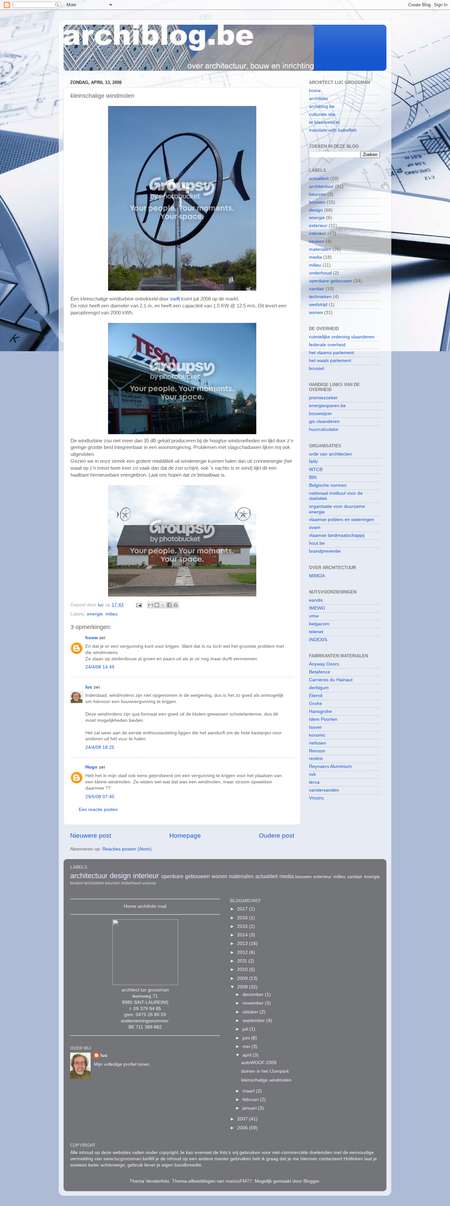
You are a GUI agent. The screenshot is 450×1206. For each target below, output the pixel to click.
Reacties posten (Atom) (127, 849)
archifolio (318, 98)
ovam (315, 527)
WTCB (316, 469)
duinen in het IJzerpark (265, 1071)
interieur (317, 233)
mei (246, 1046)
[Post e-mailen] (138, 604)
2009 (243, 978)
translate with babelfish (333, 130)
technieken (320, 296)
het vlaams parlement (331, 352)
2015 (243, 926)
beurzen (317, 194)
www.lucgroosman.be (125, 1158)
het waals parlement (330, 360)
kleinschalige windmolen (266, 1080)
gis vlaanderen (324, 421)
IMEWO (317, 608)
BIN (313, 477)
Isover (315, 727)
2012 (243, 952)
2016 (243, 917)
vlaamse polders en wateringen (341, 519)
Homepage (185, 835)
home (315, 90)
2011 (242, 960)
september (254, 1020)
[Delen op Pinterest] (175, 605)
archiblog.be (322, 106)
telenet (316, 631)
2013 (243, 943)
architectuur (321, 186)
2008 (243, 986)
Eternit (316, 695)
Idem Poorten (323, 719)
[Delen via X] (163, 605)
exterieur (318, 225)
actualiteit (319, 178)
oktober (251, 1011)
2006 (243, 1127)
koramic (317, 735)
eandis (316, 600)
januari (250, 1108)
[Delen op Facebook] (169, 605)
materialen (320, 249)
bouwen (317, 202)
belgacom (319, 623)
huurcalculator (324, 429)
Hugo (91, 767)
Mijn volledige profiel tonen (122, 1064)
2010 (243, 969)
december (253, 994)
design (316, 210)
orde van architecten (330, 454)
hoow (91, 637)
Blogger (311, 1181)
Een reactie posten (98, 809)
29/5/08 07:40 (99, 796)
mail (162, 906)
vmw (314, 616)
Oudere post (276, 835)
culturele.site (322, 114)
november (253, 1003)
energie (95, 614)
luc (88, 687)
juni (246, 1038)
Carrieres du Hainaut (330, 679)
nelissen (317, 743)
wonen (316, 312)
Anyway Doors (324, 664)
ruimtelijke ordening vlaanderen (342, 336)
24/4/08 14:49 (99, 667)
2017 (243, 908)
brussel (316, 368)
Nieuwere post (90, 835)
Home (130, 906)
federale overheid (327, 344)
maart (249, 1090)
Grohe (315, 703)
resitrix (316, 758)
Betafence (319, 671)
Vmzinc (316, 798)
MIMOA (317, 575)
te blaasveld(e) (324, 122)
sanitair (316, 288)
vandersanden (324, 790)
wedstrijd (318, 304)
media (315, 257)
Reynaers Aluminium (330, 766)
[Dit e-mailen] (150, 605)
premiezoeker (323, 397)
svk (312, 774)
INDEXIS (318, 639)
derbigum (319, 687)
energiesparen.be (327, 405)
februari (251, 1099)
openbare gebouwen (330, 280)
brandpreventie (325, 551)
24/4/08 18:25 (99, 747)
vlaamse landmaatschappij (336, 535)
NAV (313, 461)
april (247, 1055)
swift (175, 299)
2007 (243, 1118)
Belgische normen (328, 485)
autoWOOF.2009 (258, 1062)
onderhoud (320, 273)
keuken (316, 241)
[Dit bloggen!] (157, 605)
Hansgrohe (320, 711)
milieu (111, 614)
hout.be (317, 543)
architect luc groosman (145, 989)
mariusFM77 (239, 1181)
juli (245, 1029)
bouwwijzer (320, 413)
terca (314, 782)
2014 (243, 934)
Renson (317, 750)
